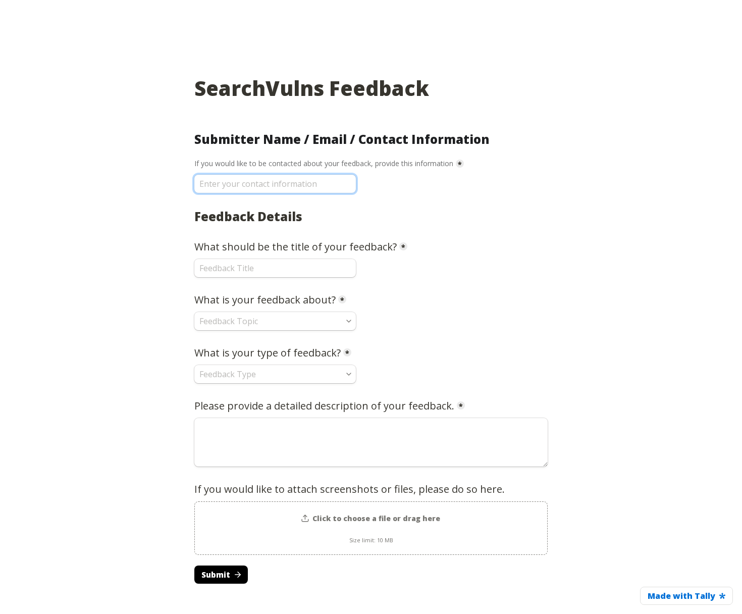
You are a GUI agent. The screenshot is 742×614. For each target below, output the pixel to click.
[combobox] (275, 321)
